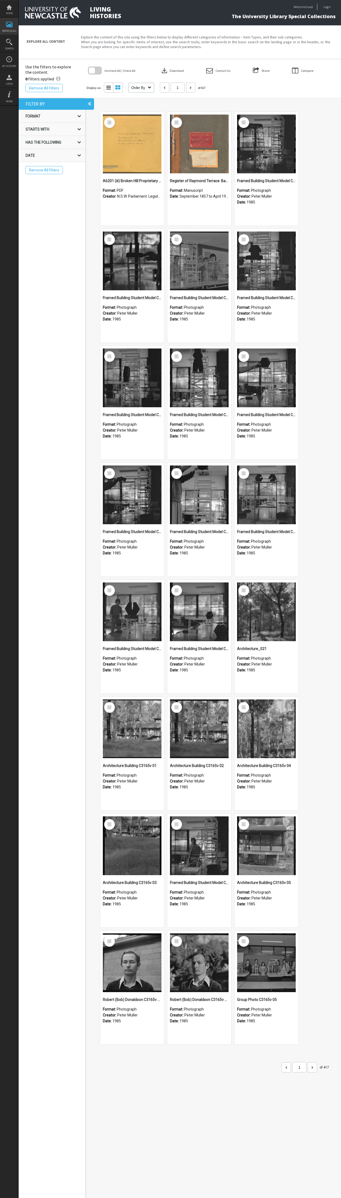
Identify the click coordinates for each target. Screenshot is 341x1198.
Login (9, 83)
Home (9, 13)
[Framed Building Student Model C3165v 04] (266, 494)
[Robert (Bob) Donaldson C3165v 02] (132, 962)
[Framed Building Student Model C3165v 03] (132, 611)
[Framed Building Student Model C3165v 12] (132, 261)
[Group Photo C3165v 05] (266, 962)
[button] (218, 70)
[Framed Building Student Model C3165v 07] (266, 378)
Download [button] (172, 70)
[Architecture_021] (266, 611)
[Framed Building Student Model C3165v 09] (132, 378)
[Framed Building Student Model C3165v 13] (266, 144)
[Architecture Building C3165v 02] (199, 728)
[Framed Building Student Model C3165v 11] (199, 261)
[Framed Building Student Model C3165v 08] (199, 378)
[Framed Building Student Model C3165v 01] (199, 845)
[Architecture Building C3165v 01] (132, 728)
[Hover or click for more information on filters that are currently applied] (58, 78)
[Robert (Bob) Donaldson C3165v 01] (199, 962)
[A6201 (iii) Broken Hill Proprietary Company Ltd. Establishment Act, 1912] (132, 144)
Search (9, 48)
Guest (309, 7)
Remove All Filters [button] (44, 88)
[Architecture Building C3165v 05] (266, 845)
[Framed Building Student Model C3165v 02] (199, 611)
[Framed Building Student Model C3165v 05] (199, 494)
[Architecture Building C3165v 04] (266, 728)
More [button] (9, 101)
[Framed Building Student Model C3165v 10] (266, 261)
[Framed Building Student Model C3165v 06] (132, 494)
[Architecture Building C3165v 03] (132, 845)
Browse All (9, 31)
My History (9, 66)
